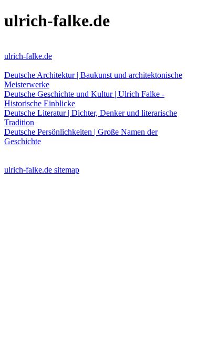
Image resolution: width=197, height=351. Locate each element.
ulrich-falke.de (28, 56)
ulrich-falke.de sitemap (41, 169)
